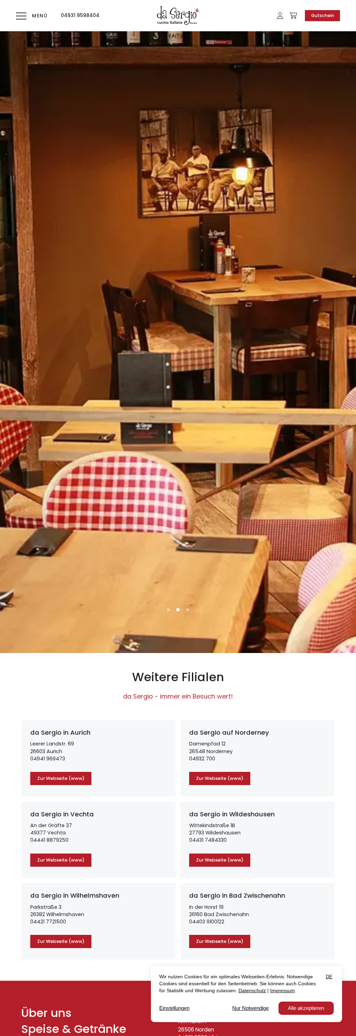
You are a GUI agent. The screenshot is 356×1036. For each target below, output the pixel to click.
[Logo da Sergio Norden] (178, 15)
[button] (280, 15)
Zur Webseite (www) (60, 778)
